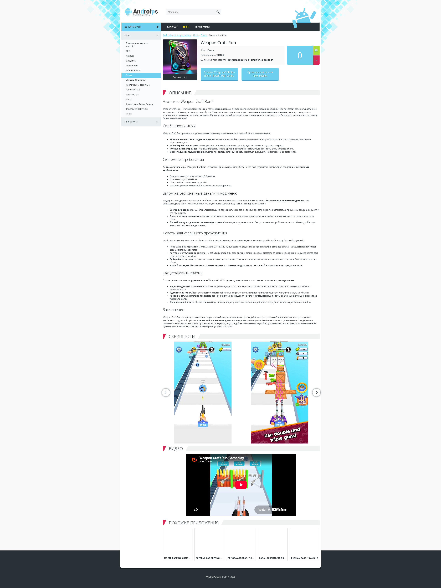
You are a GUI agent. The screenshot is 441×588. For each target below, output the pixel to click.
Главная (172, 26)
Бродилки (131, 60)
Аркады (130, 55)
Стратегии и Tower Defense (140, 104)
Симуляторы (132, 94)
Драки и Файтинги (135, 80)
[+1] (316, 50)
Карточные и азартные (138, 84)
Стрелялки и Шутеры (137, 108)
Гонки (210, 50)
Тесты (129, 113)
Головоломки (133, 70)
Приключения (133, 89)
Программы (202, 26)
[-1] (316, 60)
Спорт (129, 99)
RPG (128, 51)
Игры (186, 26)
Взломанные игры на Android (137, 45)
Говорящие (132, 65)
